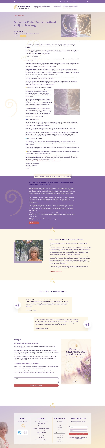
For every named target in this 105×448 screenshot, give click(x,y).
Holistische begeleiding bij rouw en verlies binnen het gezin (41, 429)
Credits (59, 439)
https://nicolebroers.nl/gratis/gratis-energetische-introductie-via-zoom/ (43, 161)
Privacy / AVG (59, 437)
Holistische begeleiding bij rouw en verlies (70, 7)
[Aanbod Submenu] (58, 1)
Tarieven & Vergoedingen (41, 439)
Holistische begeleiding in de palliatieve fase (42, 7)
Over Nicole (66, 1)
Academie (89, 1)
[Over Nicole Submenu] (70, 1)
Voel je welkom (34, 223)
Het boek (79, 1)
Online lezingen (41, 435)
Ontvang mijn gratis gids (36, 385)
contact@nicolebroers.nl (20, 1)
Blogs (61, 1)
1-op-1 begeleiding (41, 432)
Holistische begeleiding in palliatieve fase (41, 422)
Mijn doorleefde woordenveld (60, 422)
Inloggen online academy (60, 432)
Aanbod (55, 1)
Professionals (57, 6)
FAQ (60, 425)
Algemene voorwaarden (60, 435)
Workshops (41, 437)
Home (51, 1)
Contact (74, 1)
